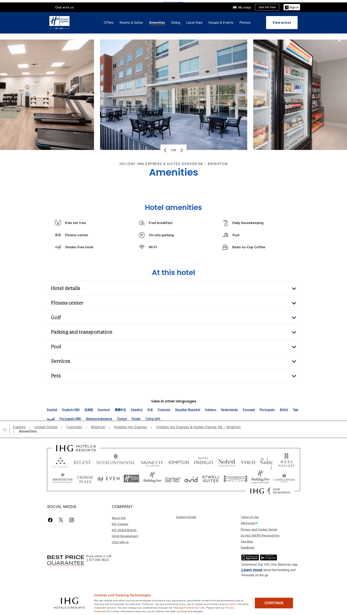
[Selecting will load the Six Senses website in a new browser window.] (60, 461)
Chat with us (120, 542)
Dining (175, 22)
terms (233, 604)
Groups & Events (220, 22)
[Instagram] (72, 520)
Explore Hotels (186, 517)
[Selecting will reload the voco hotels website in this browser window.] (248, 461)
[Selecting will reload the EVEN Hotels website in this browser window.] (109, 478)
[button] (292, 7)
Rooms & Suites (131, 22)
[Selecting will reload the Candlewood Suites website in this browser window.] (284, 478)
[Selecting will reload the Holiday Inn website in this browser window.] (152, 478)
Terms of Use (250, 517)
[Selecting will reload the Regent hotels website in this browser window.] (82, 461)
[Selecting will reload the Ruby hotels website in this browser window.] (266, 461)
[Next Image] (181, 150)
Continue (274, 603)
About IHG (119, 518)
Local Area (194, 22)
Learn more (251, 570)
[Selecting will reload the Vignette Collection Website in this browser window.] (151, 461)
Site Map (247, 541)
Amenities (157, 22)
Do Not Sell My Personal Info (260, 535)
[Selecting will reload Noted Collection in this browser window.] (226, 461)
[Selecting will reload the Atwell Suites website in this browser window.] (211, 478)
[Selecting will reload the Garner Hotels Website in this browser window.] (172, 478)
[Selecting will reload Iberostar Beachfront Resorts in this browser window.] (62, 478)
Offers (108, 22)
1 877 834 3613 (97, 560)
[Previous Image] (165, 150)
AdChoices (248, 523)
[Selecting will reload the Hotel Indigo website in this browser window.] (203, 461)
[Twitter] (61, 520)
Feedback (247, 547)
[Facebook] (51, 520)
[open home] (6, 429)
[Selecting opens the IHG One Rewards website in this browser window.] (270, 491)
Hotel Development (125, 536)
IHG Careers (120, 524)
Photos (244, 22)
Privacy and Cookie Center (259, 529)
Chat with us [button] (64, 7)
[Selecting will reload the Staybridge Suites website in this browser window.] (235, 478)
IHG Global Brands (124, 530)
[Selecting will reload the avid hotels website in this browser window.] (191, 478)
